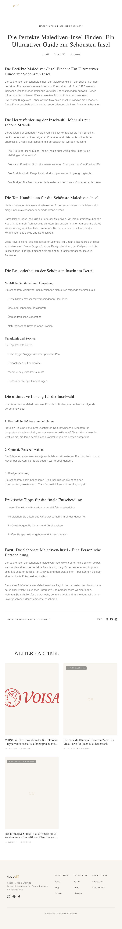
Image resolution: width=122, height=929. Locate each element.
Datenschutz (98, 887)
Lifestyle (77, 893)
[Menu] (114, 6)
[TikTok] (19, 896)
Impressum (97, 881)
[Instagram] (8, 896)
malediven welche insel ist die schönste (61, 26)
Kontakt (58, 893)
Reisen (76, 881)
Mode (76, 887)
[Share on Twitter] (107, 619)
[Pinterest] (13, 896)
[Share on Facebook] (111, 619)
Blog (56, 887)
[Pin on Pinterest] (116, 619)
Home (57, 881)
